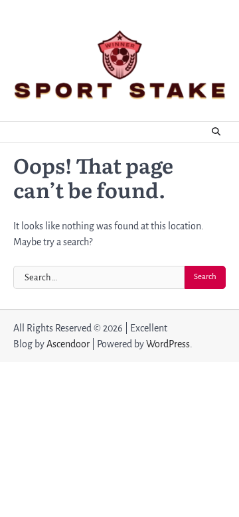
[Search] (216, 132)
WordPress (168, 344)
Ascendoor (68, 344)
